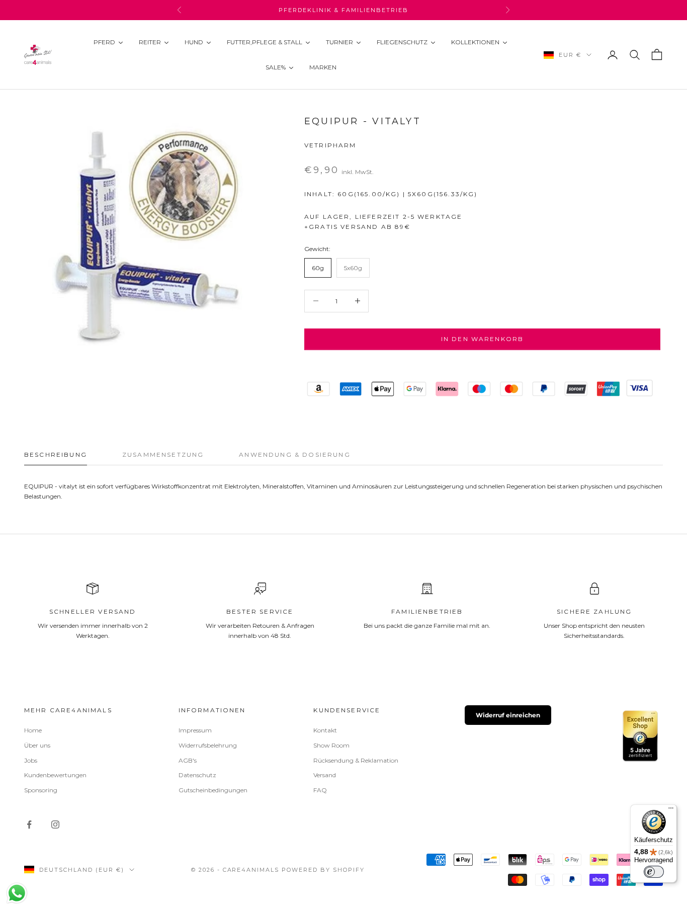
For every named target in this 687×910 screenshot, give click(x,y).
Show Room (331, 745)
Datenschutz (197, 775)
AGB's (188, 760)
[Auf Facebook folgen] (29, 824)
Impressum (195, 730)
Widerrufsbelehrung (208, 745)
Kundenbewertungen (55, 775)
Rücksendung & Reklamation (355, 760)
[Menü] (671, 810)
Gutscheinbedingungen (213, 790)
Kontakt (325, 730)
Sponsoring (40, 790)
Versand (324, 775)
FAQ (320, 790)
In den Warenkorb (482, 339)
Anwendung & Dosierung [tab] (294, 454)
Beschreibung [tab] (55, 454)
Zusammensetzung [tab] (163, 454)
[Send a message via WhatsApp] (17, 893)
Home (33, 730)
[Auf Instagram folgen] (55, 824)
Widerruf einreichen (508, 715)
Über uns (37, 745)
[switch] (654, 872)
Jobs (30, 760)
